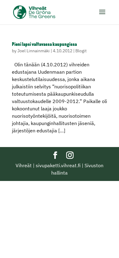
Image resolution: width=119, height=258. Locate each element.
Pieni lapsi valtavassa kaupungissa (44, 44)
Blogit (81, 50)
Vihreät (24, 165)
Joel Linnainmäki (33, 50)
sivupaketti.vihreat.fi (58, 165)
